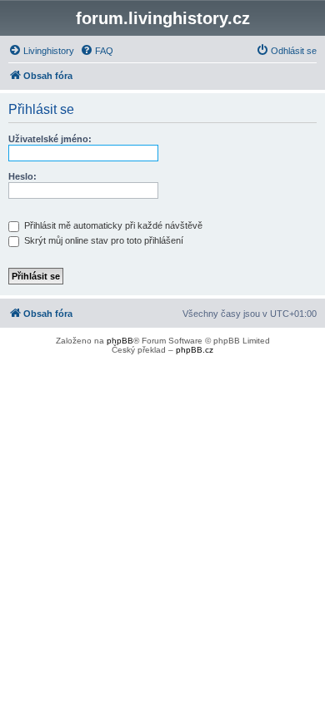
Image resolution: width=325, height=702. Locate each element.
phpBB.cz (194, 349)
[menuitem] (41, 51)
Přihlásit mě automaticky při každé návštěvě (112, 225)
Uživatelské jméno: (50, 139)
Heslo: (22, 176)
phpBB (120, 340)
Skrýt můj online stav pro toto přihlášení (102, 240)
